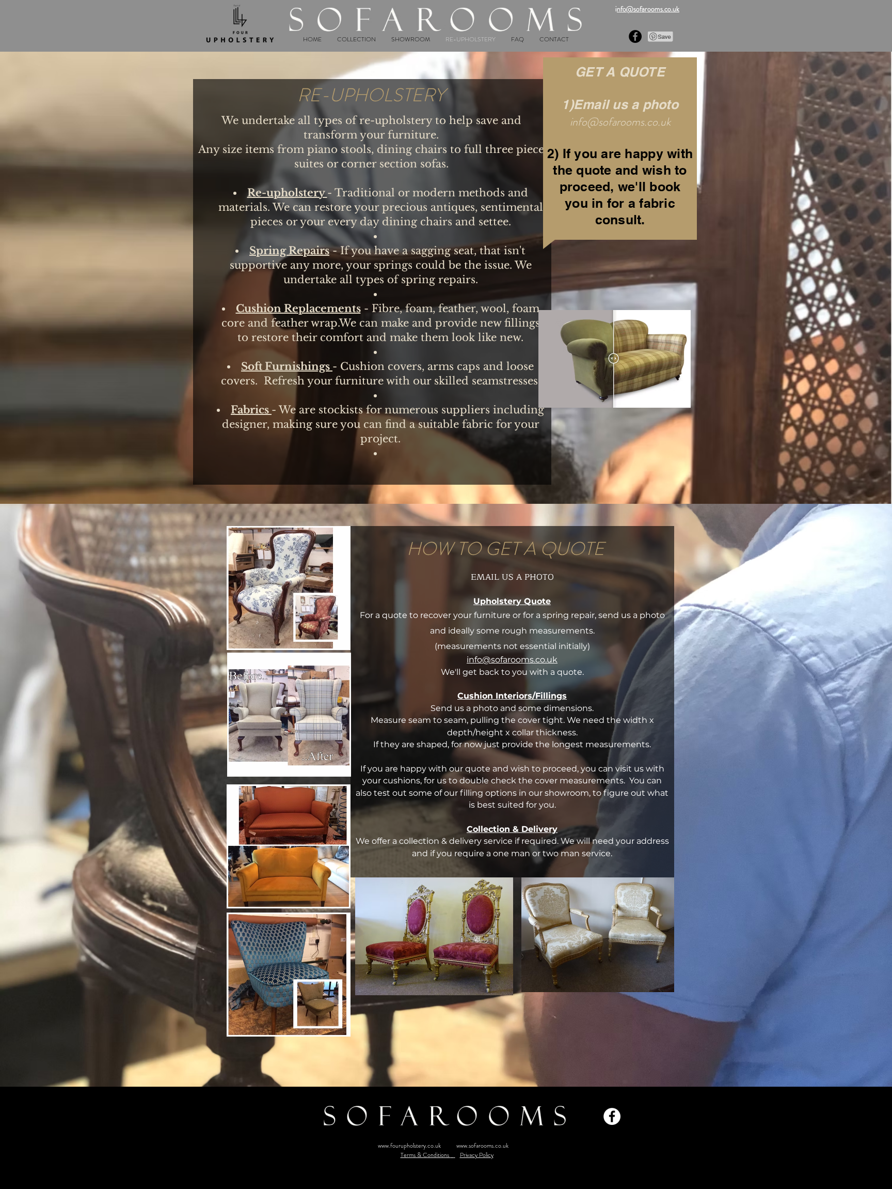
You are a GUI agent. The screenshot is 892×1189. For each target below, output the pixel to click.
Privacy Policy (476, 1155)
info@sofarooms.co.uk (620, 122)
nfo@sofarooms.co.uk (648, 9)
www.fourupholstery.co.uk (409, 1145)
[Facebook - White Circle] (611, 1116)
